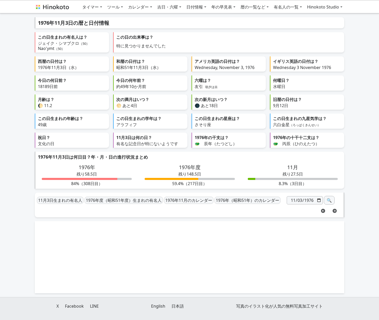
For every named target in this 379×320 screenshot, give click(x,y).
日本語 (177, 306)
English (158, 306)
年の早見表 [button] (221, 7)
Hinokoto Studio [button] (323, 7)
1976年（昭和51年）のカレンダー (247, 200)
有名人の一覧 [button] (286, 7)
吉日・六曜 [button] (167, 7)
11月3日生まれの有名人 (60, 200)
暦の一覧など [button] (253, 7)
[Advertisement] (189, 257)
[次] (334, 210)
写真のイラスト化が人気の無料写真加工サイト (279, 306)
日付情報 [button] (194, 7)
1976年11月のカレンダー (188, 200)
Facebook (74, 306)
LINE (94, 306)
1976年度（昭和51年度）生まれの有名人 (124, 200)
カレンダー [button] (138, 7)
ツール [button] (113, 7)
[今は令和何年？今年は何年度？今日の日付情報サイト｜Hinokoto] (52, 6)
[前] (323, 210)
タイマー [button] (90, 7)
